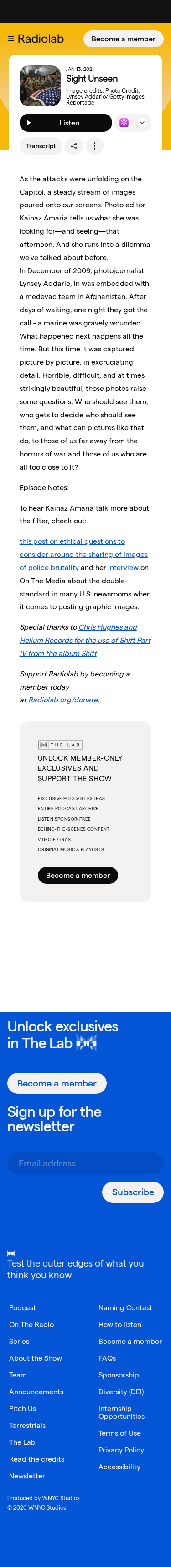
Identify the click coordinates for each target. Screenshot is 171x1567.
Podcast (22, 1308)
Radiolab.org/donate (63, 700)
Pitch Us (22, 1408)
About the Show (35, 1358)
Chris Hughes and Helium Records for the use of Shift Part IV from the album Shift (85, 640)
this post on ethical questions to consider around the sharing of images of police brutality (84, 554)
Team (18, 1375)
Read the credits (36, 1459)
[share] (74, 146)
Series (19, 1341)
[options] (95, 146)
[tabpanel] (86, 687)
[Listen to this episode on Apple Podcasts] (124, 123)
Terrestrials (27, 1425)
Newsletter (27, 1476)
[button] (11, 38)
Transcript (41, 146)
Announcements (36, 1392)
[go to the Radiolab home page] (42, 38)
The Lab (47, 1043)
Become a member (123, 39)
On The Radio (31, 1324)
